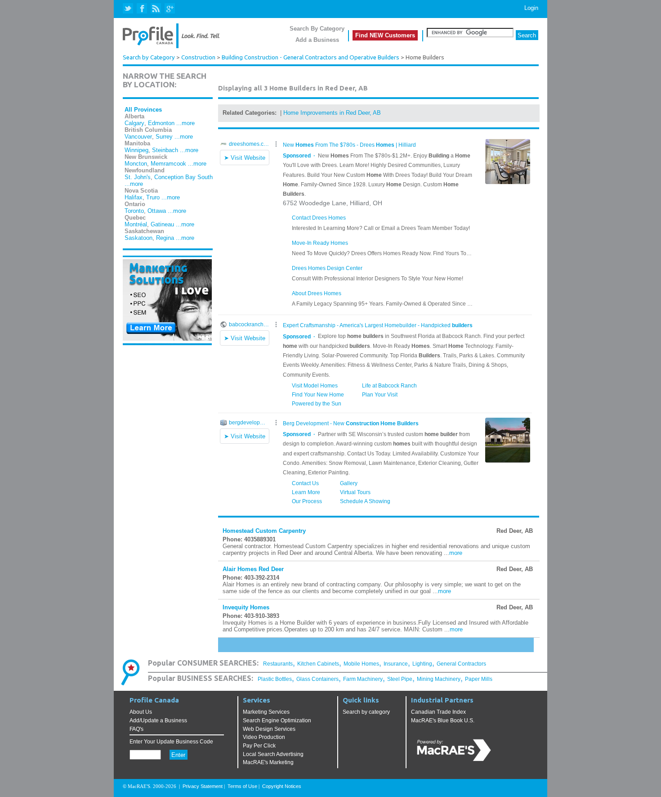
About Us (141, 712)
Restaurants (278, 664)
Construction (198, 57)
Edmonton (161, 123)
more (455, 552)
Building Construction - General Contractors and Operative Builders (310, 57)
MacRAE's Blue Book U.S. (442, 720)
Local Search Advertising (273, 754)
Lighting (422, 664)
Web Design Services (269, 729)
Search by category (366, 712)
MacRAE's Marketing (268, 762)
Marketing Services (266, 712)
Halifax (134, 197)
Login (531, 8)
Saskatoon (138, 237)
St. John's (138, 177)
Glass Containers (317, 679)
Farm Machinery (363, 679)
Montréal (136, 224)
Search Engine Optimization (277, 720)
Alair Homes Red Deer (253, 569)
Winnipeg (136, 150)
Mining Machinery (438, 679)
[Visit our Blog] (156, 9)
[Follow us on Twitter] (129, 9)
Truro (153, 197)
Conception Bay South (183, 177)
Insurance (396, 664)
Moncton (136, 163)
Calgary (134, 123)
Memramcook (168, 163)
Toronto (134, 210)
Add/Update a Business (158, 720)
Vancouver (138, 136)
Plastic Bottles (275, 679)
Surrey (164, 136)
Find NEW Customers (385, 35)
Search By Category (317, 28)
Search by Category (149, 57)
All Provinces (143, 109)
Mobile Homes (361, 664)
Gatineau (162, 224)
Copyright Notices (281, 786)
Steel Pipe (399, 679)
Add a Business (317, 39)
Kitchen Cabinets (318, 664)
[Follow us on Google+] (169, 9)
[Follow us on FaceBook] (142, 9)
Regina (165, 237)
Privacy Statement (203, 786)
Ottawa (156, 210)
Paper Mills (478, 679)
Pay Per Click (259, 746)
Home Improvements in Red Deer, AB (332, 112)
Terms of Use (242, 786)
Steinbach (165, 150)
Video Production (264, 737)
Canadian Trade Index (438, 712)
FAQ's (136, 729)
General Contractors (461, 664)
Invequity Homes (246, 607)
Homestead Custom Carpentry (264, 530)
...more (185, 123)
